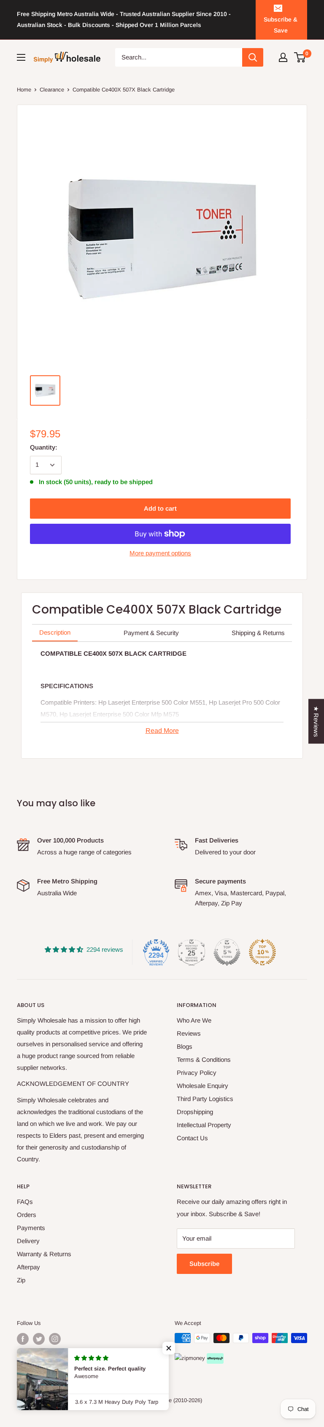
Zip (21, 1280)
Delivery (28, 1240)
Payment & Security (151, 632)
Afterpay (28, 1267)
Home (24, 89)
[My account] (283, 57)
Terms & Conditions (204, 1059)
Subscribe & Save (280, 25)
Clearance (52, 89)
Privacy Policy (196, 1072)
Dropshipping (195, 1111)
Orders (26, 1214)
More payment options (160, 553)
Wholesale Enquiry (202, 1085)
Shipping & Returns (258, 632)
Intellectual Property (204, 1124)
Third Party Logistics (205, 1098)
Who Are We (194, 1020)
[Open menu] (21, 57)
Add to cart (160, 508)
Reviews (189, 1033)
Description (54, 632)
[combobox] (179, 57)
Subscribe (204, 1263)
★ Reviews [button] (316, 721)
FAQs (25, 1201)
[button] (168, 1348)
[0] (300, 57)
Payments (31, 1227)
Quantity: (43, 447)
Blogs (184, 1046)
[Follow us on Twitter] (39, 1339)
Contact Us (192, 1138)
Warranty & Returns (44, 1253)
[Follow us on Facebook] (23, 1339)
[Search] (252, 57)
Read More (162, 730)
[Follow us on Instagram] (55, 1339)
